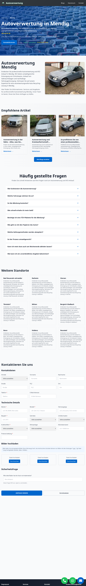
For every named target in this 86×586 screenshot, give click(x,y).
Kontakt (81, 3)
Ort (59, 384)
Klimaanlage (34, 425)
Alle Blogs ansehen (43, 159)
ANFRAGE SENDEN (22, 493)
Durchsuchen (14, 461)
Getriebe (32, 416)
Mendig (12, 18)
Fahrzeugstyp (62, 407)
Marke (4, 407)
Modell (32, 407)
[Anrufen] (64, 580)
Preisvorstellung (7, 434)
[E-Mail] (80, 580)
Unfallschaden (62, 416)
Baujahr (4, 416)
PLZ (31, 384)
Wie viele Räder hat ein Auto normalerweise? (17, 475)
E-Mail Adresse (34, 393)
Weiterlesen (8, 151)
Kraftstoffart (5, 425)
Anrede (3, 375)
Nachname (61, 375)
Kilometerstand (63, 425)
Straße (3, 384)
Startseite (4, 18)
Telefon (4, 393)
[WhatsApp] (72, 580)
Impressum (71, 3)
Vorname (33, 375)
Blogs (63, 3)
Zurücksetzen (64, 493)
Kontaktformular (9, 42)
